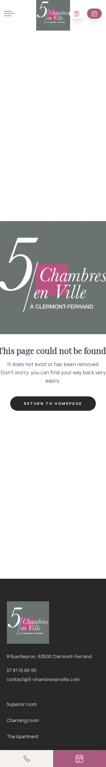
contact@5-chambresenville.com (43, 679)
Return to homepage (53, 403)
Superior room (22, 704)
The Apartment (22, 736)
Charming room (23, 720)
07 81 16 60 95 (22, 670)
